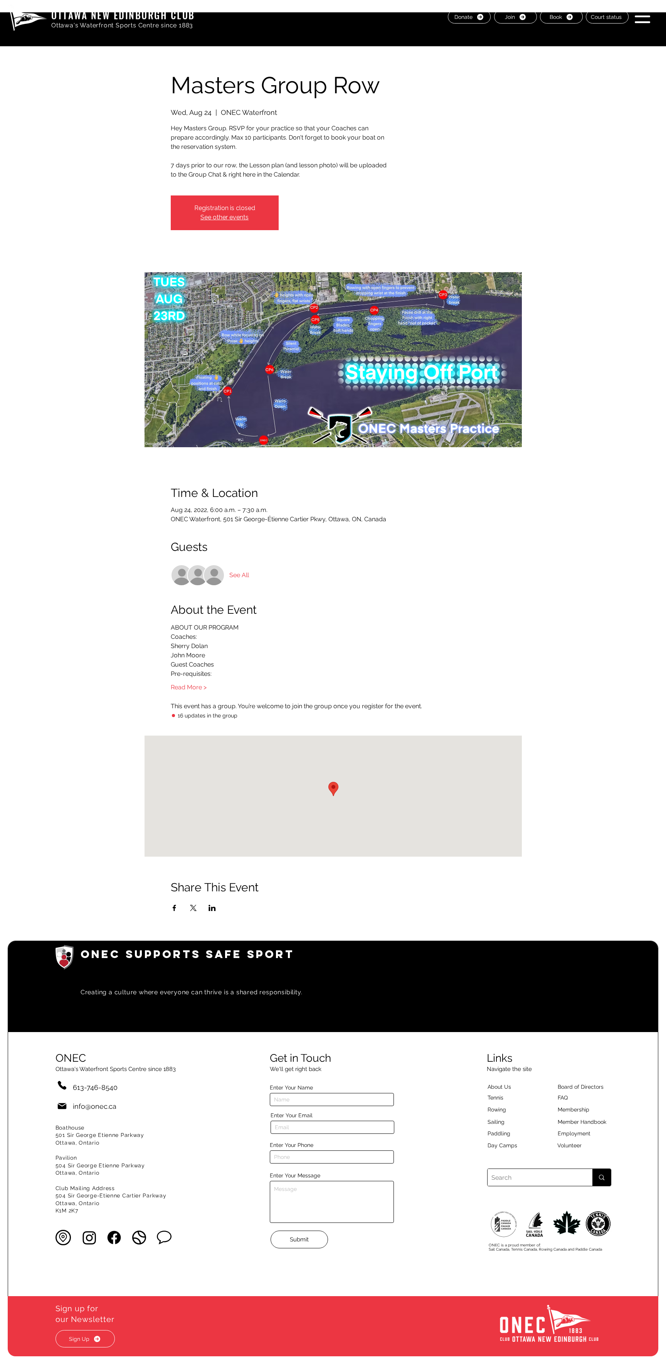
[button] (642, 16)
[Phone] (62, 1085)
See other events (224, 217)
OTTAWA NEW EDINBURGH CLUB (123, 15)
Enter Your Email (292, 1115)
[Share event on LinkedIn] (212, 908)
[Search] (601, 1177)
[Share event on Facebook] (174, 908)
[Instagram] (89, 1237)
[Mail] (62, 1106)
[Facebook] (114, 1237)
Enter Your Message (295, 1175)
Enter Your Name (291, 1087)
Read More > (189, 687)
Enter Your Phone (291, 1145)
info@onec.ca (94, 1106)
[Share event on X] (193, 908)
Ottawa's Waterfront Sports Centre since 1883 (122, 25)
